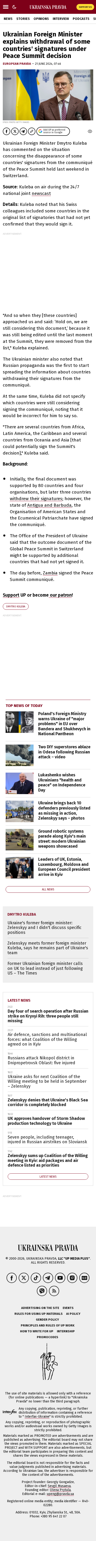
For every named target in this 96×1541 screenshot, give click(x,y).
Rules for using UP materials (38, 1313)
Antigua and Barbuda (49, 505)
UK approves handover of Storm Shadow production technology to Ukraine (46, 1121)
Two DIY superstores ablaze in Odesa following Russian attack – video (64, 752)
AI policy (73, 1313)
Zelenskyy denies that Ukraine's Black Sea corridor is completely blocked (48, 1102)
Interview (61, 19)
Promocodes (47, 1337)
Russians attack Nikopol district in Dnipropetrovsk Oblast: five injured (41, 1060)
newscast (41, 193)
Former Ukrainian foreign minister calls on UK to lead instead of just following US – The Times (45, 968)
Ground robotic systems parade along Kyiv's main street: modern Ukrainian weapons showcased (62, 839)
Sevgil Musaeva (59, 1486)
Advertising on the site (40, 1308)
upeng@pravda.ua (60, 1494)
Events (68, 1308)
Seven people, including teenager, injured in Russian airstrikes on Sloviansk (47, 1140)
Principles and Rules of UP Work (47, 1325)
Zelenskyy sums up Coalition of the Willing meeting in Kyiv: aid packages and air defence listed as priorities (48, 1160)
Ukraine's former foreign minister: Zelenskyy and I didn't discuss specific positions (44, 927)
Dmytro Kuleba (15, 606)
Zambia (50, 573)
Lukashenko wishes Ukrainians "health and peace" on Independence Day (61, 782)
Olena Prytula (60, 1490)
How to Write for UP (36, 1331)
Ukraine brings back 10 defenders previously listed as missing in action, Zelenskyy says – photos (64, 810)
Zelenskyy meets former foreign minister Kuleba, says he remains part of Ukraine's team (47, 948)
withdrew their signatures (36, 498)
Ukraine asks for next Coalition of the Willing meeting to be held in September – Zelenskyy (47, 1081)
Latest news (19, 1000)
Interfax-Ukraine (37, 1417)
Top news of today (24, 705)
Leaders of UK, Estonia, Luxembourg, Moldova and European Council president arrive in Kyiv (64, 867)
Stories (23, 19)
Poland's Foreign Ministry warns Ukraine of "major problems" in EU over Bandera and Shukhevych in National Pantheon (64, 723)
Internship (66, 1331)
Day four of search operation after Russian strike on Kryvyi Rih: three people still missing (48, 1016)
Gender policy (47, 1319)
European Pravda (17, 63)
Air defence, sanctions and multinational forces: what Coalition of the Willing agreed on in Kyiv (47, 1039)
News (8, 19)
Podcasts (81, 19)
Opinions (41, 19)
